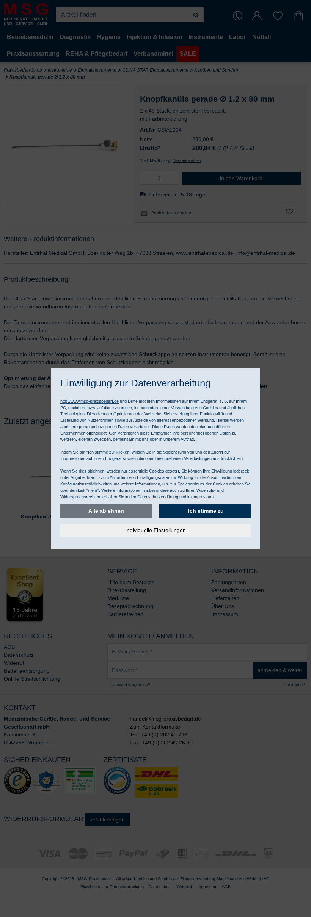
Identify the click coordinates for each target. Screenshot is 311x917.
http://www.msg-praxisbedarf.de (89, 401)
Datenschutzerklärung (157, 497)
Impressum (203, 497)
